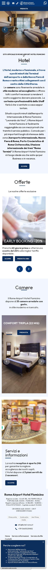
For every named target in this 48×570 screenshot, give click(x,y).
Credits (24, 520)
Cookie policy (24, 517)
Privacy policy (13, 517)
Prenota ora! (23, 259)
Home (7, 536)
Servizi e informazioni (16, 453)
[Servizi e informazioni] (24, 421)
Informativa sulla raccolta (9, 568)
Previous (5, 29)
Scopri (24, 166)
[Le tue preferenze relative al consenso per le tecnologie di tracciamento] (2, 427)
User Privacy (35, 517)
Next (43, 29)
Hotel (24, 60)
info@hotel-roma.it (13, 3)
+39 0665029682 (17, 3)
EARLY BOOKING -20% (23, 241)
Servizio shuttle (37, 536)
